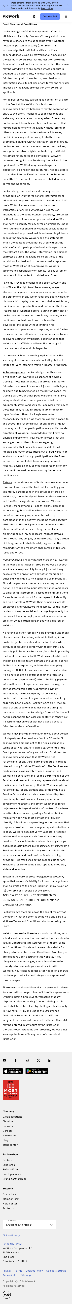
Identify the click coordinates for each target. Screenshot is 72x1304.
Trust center (10, 1144)
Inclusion (8, 1126)
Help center (10, 1203)
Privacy (7, 1270)
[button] (66, 16)
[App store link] (13, 1071)
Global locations (12, 1116)
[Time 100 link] (11, 1090)
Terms (18, 1270)
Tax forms (8, 1208)
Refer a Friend (11, 1169)
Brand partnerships (14, 1178)
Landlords (9, 1164)
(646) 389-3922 (12, 1243)
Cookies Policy (34, 1270)
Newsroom (9, 1135)
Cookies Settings (56, 1270)
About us (8, 1121)
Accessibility (10, 1275)
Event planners (12, 1174)
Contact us (9, 1194)
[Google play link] (36, 1071)
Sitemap (26, 1275)
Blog (5, 1140)
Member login (11, 1198)
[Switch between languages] (34, 16)
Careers (7, 1130)
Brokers (7, 1160)
